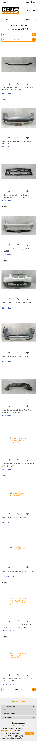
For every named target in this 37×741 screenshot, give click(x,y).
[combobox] (18, 34)
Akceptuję (30, 734)
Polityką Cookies (6, 730)
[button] (18, 706)
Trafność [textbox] (5, 34)
